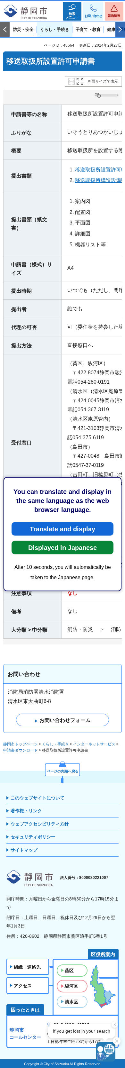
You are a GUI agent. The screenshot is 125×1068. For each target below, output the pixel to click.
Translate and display (62, 528)
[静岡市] (25, 12)
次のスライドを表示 (120, 29)
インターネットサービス (94, 744)
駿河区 (71, 986)
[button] (72, 11)
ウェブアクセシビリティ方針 (40, 823)
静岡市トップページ (20, 744)
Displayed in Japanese (62, 547)
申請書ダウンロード (20, 750)
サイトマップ (24, 850)
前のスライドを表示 (5, 29)
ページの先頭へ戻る (63, 771)
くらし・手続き (55, 744)
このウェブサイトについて (37, 797)
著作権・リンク (26, 810)
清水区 (71, 1001)
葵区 (69, 970)
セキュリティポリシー (33, 836)
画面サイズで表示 (103, 81)
